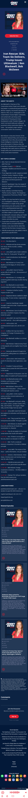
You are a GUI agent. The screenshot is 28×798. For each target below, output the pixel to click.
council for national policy (8, 686)
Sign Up (14, 716)
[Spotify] (2, 777)
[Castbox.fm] (9, 777)
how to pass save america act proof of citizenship (12, 678)
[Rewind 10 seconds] (2, 796)
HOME (14, 764)
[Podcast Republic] (13, 780)
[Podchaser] (21, 780)
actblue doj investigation (10, 682)
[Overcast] (17, 777)
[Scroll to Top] (25, 786)
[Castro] (13, 777)
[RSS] (17, 780)
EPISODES (14, 766)
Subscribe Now (14, 36)
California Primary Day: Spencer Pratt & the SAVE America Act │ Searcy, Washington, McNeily (12, 652)
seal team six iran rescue (18, 689)
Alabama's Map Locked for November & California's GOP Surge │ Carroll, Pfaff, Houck (13, 596)
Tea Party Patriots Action (11, 788)
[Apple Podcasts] (6, 777)
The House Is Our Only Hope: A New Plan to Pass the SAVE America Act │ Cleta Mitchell (13, 541)
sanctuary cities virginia (6, 680)
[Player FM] (6, 780)
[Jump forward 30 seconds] (7, 796)
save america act (15, 683)
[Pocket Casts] (24, 777)
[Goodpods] (21, 777)
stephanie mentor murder (20, 686)
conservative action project (9, 688)
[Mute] (26, 792)
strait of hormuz (18, 681)
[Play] (2, 792)
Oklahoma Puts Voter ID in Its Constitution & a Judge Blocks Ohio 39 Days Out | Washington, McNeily (14, 738)
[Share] (24, 796)
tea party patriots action (9, 681)
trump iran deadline (8, 689)
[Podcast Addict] (9, 780)
